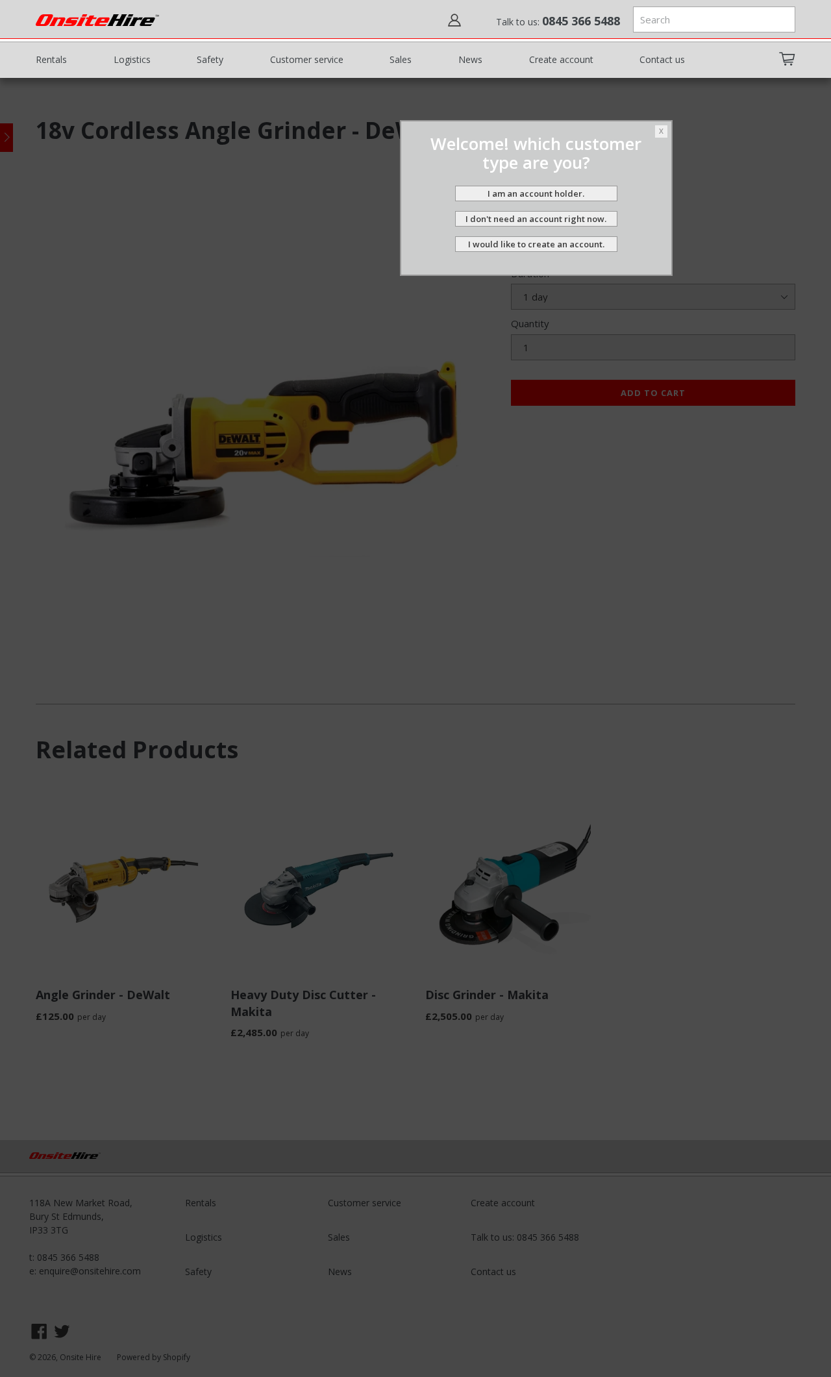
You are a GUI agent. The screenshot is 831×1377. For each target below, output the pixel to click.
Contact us (662, 59)
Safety (210, 59)
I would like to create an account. (536, 244)
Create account (561, 59)
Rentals (51, 59)
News (470, 59)
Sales (401, 59)
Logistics (132, 59)
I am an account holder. (536, 193)
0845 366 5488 (581, 21)
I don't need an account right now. (535, 219)
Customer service (306, 59)
